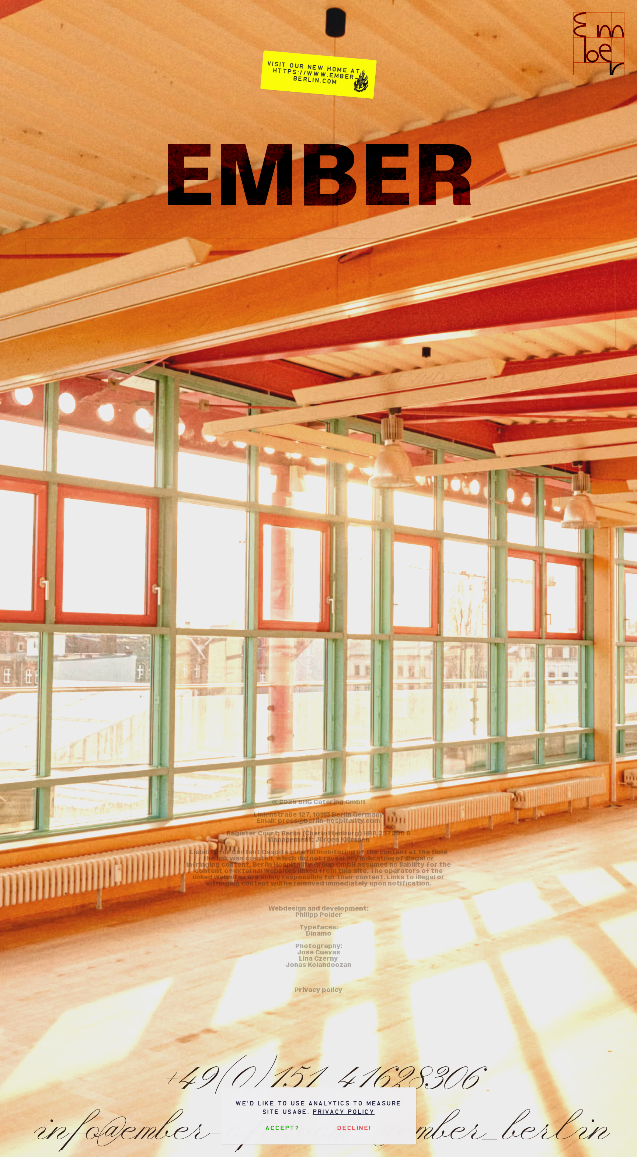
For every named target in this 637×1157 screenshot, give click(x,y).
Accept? (282, 1128)
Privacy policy (344, 1112)
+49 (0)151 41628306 (318, 319)
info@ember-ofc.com (189, 369)
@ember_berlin (492, 369)
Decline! (354, 1128)
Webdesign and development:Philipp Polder (318, 911)
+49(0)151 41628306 (318, 1074)
